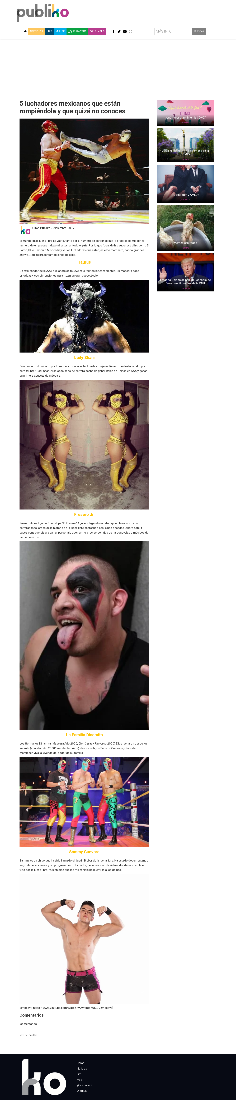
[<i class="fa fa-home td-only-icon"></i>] (25, 31)
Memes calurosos (185, 243)
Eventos (185, 159)
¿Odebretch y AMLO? (185, 194)
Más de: (28, 1035)
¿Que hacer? (84, 1085)
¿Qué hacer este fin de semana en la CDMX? (185, 152)
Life (49, 31)
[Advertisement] (118, 68)
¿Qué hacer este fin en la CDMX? (185, 117)
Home (80, 1063)
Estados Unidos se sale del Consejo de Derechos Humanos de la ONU (185, 281)
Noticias (36, 31)
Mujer (60, 31)
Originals (97, 31)
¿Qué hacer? (77, 31)
